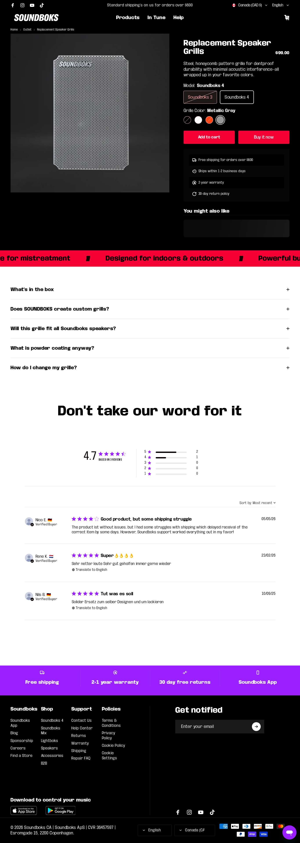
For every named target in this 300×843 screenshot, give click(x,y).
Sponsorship (22, 741)
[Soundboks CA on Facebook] (13, 5)
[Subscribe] (256, 726)
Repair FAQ (80, 758)
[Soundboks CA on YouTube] (32, 5)
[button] (171, 452)
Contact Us (81, 720)
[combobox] (250, 5)
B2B (44, 763)
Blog (14, 733)
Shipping (78, 751)
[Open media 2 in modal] (90, 113)
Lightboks (49, 741)
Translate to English (91, 570)
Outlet (27, 29)
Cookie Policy (113, 746)
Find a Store (22, 756)
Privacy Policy (109, 735)
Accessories (52, 756)
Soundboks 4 (237, 97)
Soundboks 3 (200, 97)
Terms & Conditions (111, 722)
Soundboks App (20, 722)
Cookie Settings (109, 755)
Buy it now (264, 137)
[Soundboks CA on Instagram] (22, 5)
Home (14, 29)
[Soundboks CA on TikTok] (42, 5)
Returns (78, 736)
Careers (18, 748)
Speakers (49, 748)
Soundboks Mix (51, 730)
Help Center (82, 728)
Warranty (80, 743)
